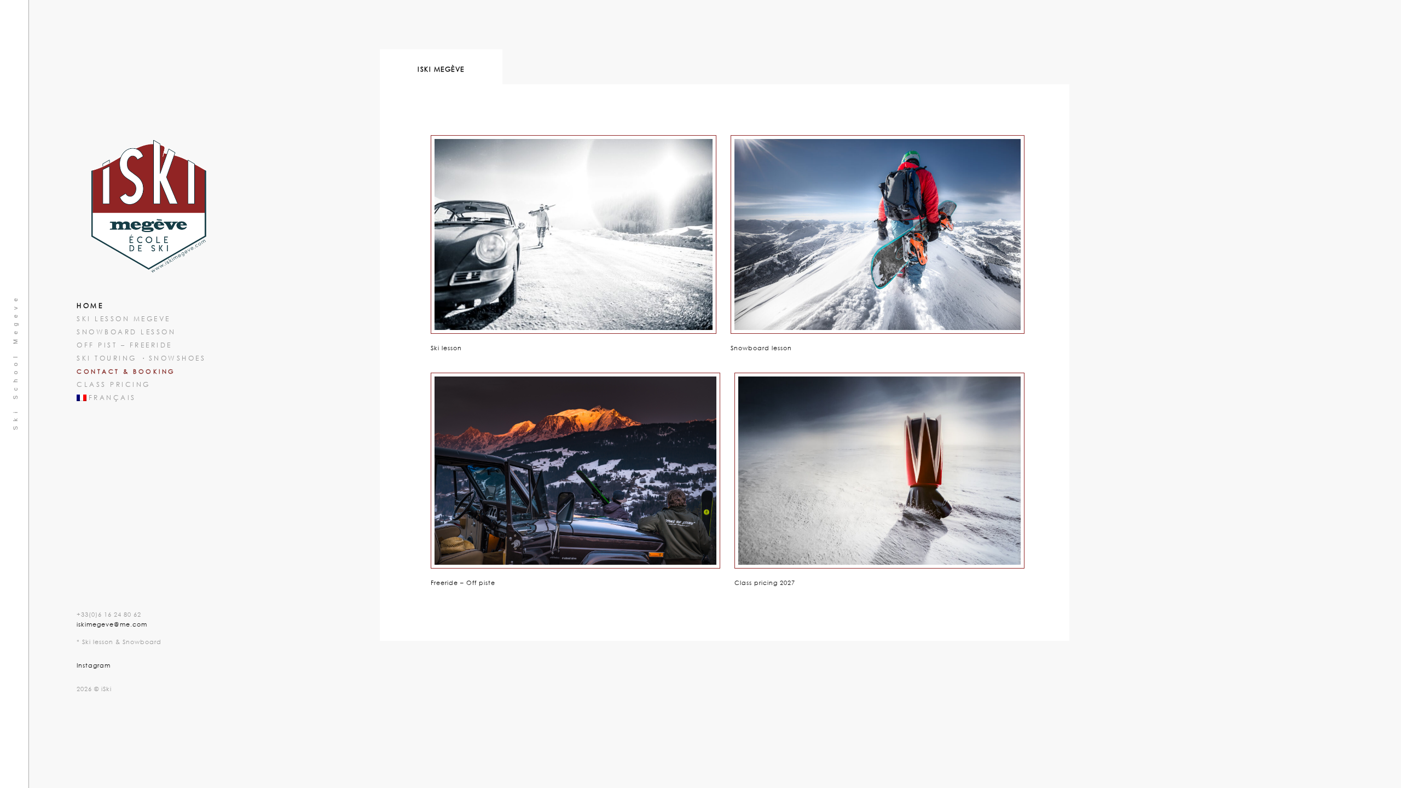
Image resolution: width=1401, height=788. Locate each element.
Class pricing (113, 384)
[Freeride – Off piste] (572, 467)
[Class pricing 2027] (875, 467)
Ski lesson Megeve (124, 319)
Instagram (94, 665)
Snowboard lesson (126, 332)
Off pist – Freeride (124, 345)
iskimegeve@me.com (112, 624)
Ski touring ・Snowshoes (141, 358)
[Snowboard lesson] (874, 230)
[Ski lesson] (570, 230)
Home (90, 306)
